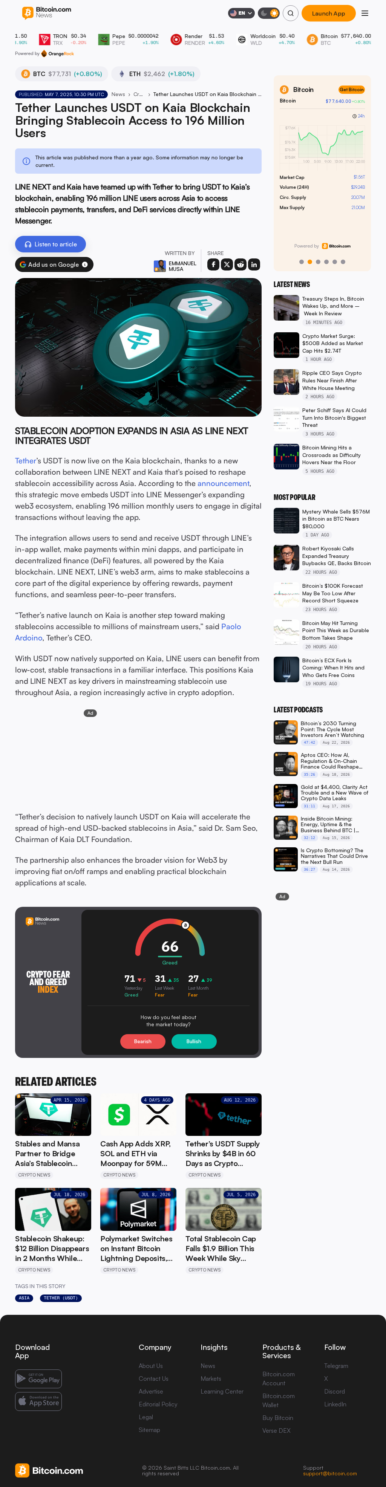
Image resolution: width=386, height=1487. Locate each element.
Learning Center (222, 1391)
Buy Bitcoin (277, 1417)
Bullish (194, 1041)
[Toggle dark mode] (269, 13)
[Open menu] (365, 13)
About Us (151, 1365)
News (118, 94)
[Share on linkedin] (254, 264)
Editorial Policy (158, 1404)
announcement (223, 483)
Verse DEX (276, 1430)
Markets (211, 1378)
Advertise (151, 1391)
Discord (334, 1391)
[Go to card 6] (343, 262)
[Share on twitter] (227, 264)
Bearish (143, 1041)
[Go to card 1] (301, 262)
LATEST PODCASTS (298, 709)
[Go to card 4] (326, 262)
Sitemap (149, 1430)
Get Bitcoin (352, 89)
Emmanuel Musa (182, 266)
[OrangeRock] (57, 53)
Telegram (336, 1365)
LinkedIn (335, 1404)
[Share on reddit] (240, 264)
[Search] (291, 13)
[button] (84, 264)
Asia (24, 1298)
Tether (25, 460)
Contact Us (153, 1378)
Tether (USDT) (61, 1298)
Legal (146, 1417)
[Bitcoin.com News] (46, 13)
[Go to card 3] (318, 262)
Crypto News (139, 94)
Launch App (328, 13)
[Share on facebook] (213, 264)
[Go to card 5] (334, 262)
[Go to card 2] (310, 262)
